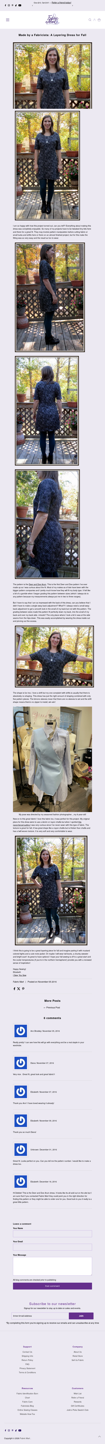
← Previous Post (52, 1007)
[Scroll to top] (99, 1436)
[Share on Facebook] (15, 989)
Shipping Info (27, 1356)
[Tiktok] (15, 5)
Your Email (18, 1241)
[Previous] (32, 5)
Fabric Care (27, 1401)
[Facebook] (5, 5)
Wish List (77, 1393)
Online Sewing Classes (27, 1410)
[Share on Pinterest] (23, 989)
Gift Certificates (77, 1405)
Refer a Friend (77, 1397)
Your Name (18, 1228)
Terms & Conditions (27, 1372)
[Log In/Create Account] (94, 20)
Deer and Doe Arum (37, 584)
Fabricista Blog (27, 1405)
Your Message (19, 1254)
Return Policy (27, 1360)
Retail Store (78, 1356)
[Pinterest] (12, 5)
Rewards (77, 1401)
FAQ (27, 1364)
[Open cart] (99, 20)
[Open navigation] (15, 19)
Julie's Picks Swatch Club (77, 1410)
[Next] (72, 5)
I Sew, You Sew (19, 975)
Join (81, 1315)
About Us (78, 1351)
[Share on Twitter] (19, 989)
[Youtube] (20, 5)
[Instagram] (9, 5)
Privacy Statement (27, 1368)
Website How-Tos (27, 1414)
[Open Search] (90, 20)
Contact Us (27, 1351)
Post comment (52, 1286)
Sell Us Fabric (78, 1360)
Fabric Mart (25, 1438)
